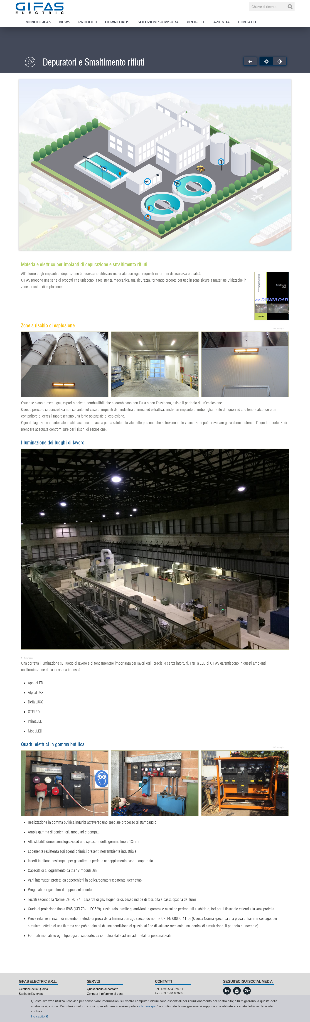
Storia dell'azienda (31, 993)
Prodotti (87, 22)
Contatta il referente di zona (105, 993)
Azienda (221, 22)
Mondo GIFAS (38, 22)
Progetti (196, 22)
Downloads (117, 22)
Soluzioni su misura (158, 22)
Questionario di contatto (102, 989)
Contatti (247, 22)
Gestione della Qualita (33, 989)
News (64, 22)
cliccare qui (147, 1006)
